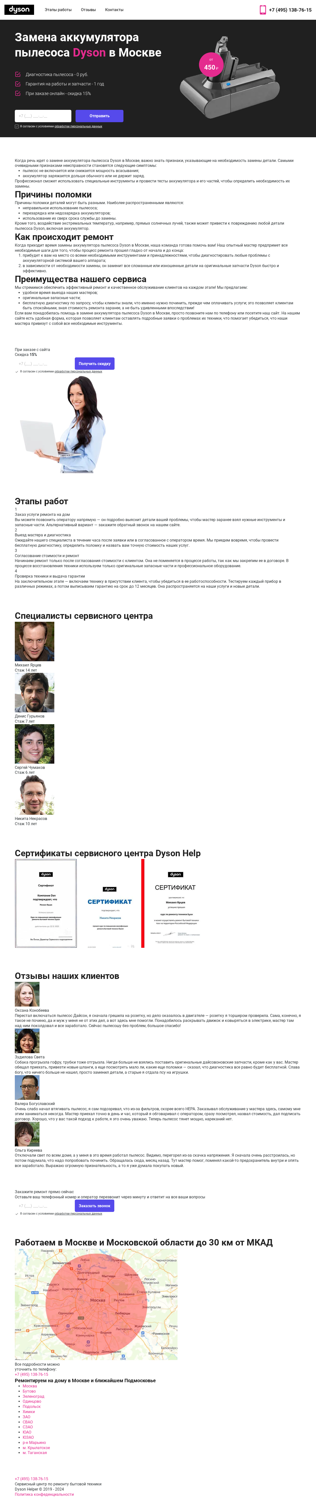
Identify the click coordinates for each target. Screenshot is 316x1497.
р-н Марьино (34, 1442)
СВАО (28, 1422)
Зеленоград (33, 1396)
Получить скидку (95, 363)
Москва (30, 1386)
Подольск (32, 1406)
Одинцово (32, 1401)
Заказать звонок (94, 1206)
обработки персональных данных (78, 126)
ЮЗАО (28, 1437)
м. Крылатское (36, 1447)
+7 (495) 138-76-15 (290, 9)
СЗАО (28, 1427)
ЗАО (26, 1417)
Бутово (29, 1391)
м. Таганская (35, 1452)
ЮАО (27, 1432)
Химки (29, 1411)
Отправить (100, 116)
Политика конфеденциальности (44, 1494)
